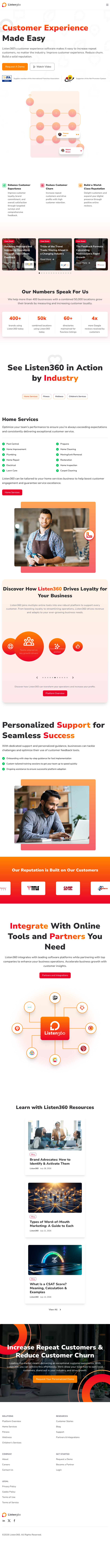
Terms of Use (8, 1497)
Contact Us (7, 1469)
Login (59, 1469)
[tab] (30, 396)
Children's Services (11, 1442)
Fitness (5, 1432)
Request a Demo (64, 1459)
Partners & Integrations (68, 1437)
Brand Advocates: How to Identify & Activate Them (50, 1161)
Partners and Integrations (55, 975)
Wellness (7, 1437)
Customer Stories (64, 1421)
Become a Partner (65, 1464)
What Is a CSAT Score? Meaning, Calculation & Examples (48, 1288)
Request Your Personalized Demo (55, 1379)
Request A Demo (15, 66)
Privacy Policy (9, 1486)
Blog (58, 1426)
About (5, 1459)
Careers (6, 1464)
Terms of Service (10, 1502)
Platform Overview (55, 693)
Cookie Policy (8, 1491)
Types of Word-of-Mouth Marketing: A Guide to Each (52, 1224)
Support (60, 1432)
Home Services (12, 492)
